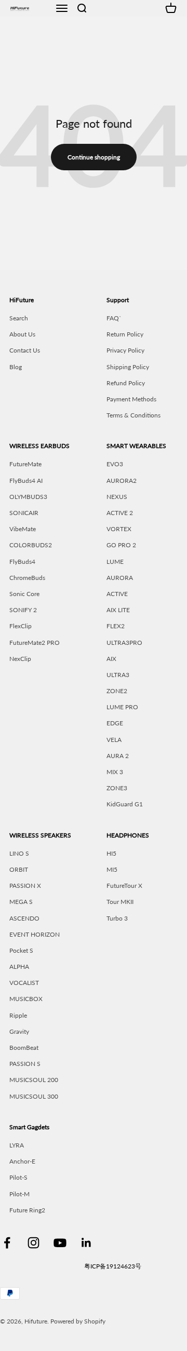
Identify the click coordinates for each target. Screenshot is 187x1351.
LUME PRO (122, 707)
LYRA (16, 1145)
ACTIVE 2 (119, 513)
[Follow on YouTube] (60, 1243)
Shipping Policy (127, 367)
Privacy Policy (125, 350)
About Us (22, 334)
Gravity (19, 1031)
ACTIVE (117, 594)
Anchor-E (22, 1161)
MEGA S (21, 902)
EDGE (114, 723)
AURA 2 (117, 756)
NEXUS (116, 497)
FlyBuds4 (22, 561)
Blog (15, 367)
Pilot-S (18, 1177)
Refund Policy (125, 383)
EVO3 (114, 464)
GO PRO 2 (121, 545)
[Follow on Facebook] (7, 1243)
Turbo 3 (117, 918)
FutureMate (25, 464)
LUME (115, 561)
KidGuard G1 (124, 804)
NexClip (20, 659)
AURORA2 (121, 480)
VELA (114, 740)
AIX (111, 659)
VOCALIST (24, 983)
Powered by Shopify (77, 1321)
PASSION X (25, 885)
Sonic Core (24, 594)
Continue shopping (94, 157)
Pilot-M (19, 1194)
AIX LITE (118, 610)
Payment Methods (131, 399)
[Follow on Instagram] (33, 1243)
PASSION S (25, 1064)
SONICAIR (23, 513)
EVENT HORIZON (34, 934)
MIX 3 (114, 772)
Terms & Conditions (133, 415)
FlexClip (20, 626)
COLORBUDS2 (30, 545)
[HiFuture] (29, 8)
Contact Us (24, 350)
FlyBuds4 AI (26, 480)
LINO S (19, 853)
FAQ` (114, 318)
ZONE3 (116, 788)
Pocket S (21, 950)
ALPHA (19, 966)
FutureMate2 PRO (34, 642)
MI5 (111, 869)
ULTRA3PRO (124, 642)
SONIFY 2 (23, 610)
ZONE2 (116, 691)
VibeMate (22, 529)
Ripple (18, 1015)
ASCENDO (24, 918)
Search (18, 318)
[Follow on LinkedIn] (86, 1243)
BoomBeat (23, 1047)
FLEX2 (115, 626)
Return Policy (124, 334)
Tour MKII (119, 902)
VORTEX (118, 529)
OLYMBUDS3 (28, 497)
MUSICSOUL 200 (33, 1080)
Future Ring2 (27, 1210)
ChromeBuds (27, 578)
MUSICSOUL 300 (33, 1096)
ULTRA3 (117, 675)
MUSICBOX (26, 999)
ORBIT (18, 869)
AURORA (119, 578)
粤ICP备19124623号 (112, 1266)
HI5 (111, 853)
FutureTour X (124, 885)
